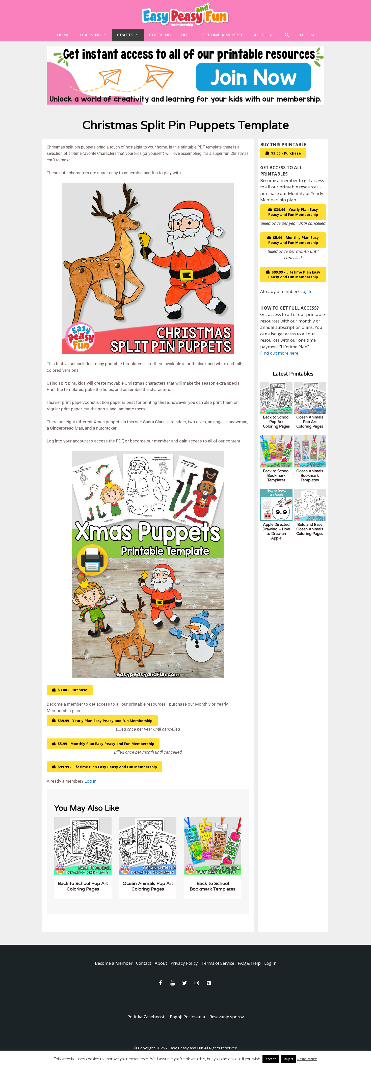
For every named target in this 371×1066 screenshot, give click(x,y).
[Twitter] (184, 983)
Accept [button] (271, 1059)
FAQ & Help (249, 963)
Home (63, 35)
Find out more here (279, 353)
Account (264, 35)
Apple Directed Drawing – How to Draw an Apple (276, 531)
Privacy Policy (184, 963)
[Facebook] (160, 983)
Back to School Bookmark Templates (212, 886)
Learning (90, 35)
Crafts (125, 35)
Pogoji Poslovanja (187, 1017)
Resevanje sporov (226, 1017)
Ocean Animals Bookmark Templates (309, 475)
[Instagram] (197, 983)
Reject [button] (288, 1059)
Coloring (160, 35)
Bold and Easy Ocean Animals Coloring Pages (309, 529)
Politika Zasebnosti (146, 1017)
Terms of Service (217, 963)
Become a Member (223, 35)
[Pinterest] (209, 983)
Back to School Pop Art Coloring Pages (83, 886)
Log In (307, 35)
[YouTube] (172, 983)
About (161, 963)
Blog (187, 35)
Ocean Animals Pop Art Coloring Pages (148, 886)
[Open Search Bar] (287, 35)
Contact (143, 963)
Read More (307, 1058)
